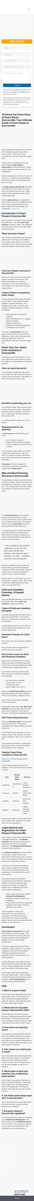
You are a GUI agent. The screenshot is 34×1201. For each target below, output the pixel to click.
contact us (15, 209)
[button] (17, 1193)
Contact (5, 1168)
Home (5, 1153)
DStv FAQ (6, 1165)
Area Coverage (8, 1159)
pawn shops (10, 759)
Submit (17, 85)
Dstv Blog (6, 1162)
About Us (6, 1156)
